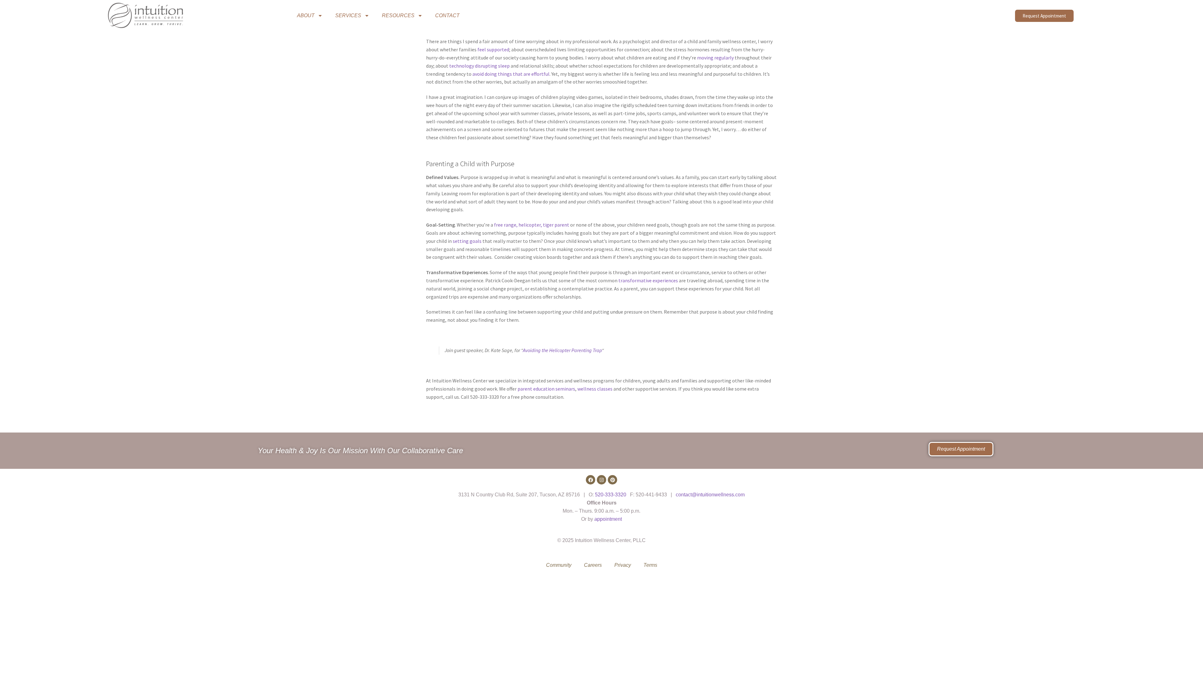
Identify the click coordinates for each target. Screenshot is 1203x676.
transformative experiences (648, 280)
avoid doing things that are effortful (510, 74)
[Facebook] (590, 479)
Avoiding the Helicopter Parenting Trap (562, 350)
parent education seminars (546, 389)
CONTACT (447, 15)
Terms (650, 565)
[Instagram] (601, 479)
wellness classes (594, 389)
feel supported (493, 49)
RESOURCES (398, 15)
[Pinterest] (612, 479)
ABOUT (306, 15)
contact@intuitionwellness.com (710, 494)
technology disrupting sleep (479, 66)
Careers (593, 565)
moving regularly (715, 57)
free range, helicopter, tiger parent (531, 225)
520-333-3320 (610, 494)
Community (558, 565)
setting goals (467, 241)
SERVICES (348, 15)
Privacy (622, 565)
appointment (608, 519)
